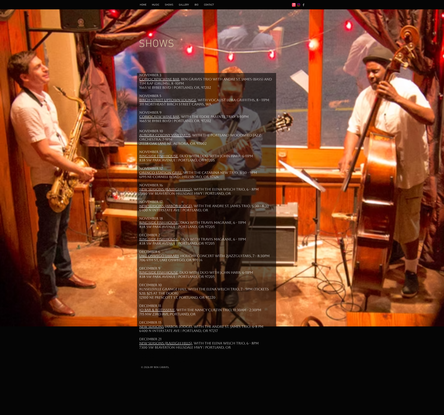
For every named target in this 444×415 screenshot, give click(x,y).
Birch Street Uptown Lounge (167, 100)
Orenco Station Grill (160, 173)
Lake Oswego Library (159, 256)
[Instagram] (299, 5)
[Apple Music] (294, 5)
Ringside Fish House (158, 156)
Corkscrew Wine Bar (159, 79)
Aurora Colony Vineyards (164, 135)
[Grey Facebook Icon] (303, 5)
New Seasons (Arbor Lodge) (165, 206)
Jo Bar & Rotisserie (157, 310)
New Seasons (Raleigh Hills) (165, 189)
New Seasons (151, 327)
